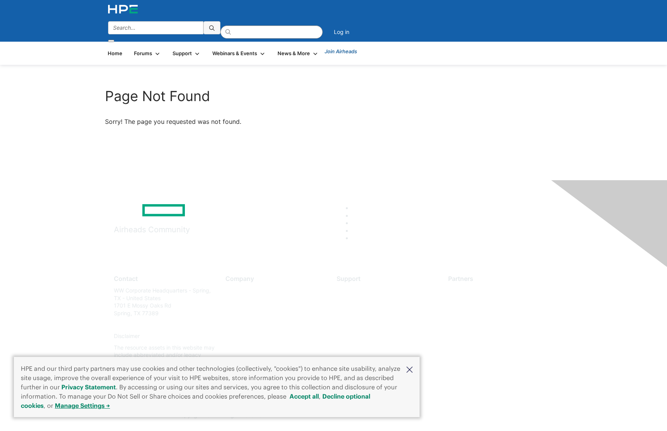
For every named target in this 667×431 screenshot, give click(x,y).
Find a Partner (466, 290)
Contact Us (239, 313)
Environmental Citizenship (257, 324)
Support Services (358, 290)
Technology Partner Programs (485, 324)
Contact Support (358, 302)
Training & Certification (365, 313)
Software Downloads (363, 324)
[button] (409, 369)
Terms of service (246, 347)
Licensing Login (356, 336)
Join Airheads (341, 51)
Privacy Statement (88, 387)
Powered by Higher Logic (445, 415)
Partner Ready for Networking (486, 313)
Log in (341, 32)
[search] (211, 27)
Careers (235, 302)
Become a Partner (470, 302)
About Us (237, 290)
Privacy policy (243, 336)
